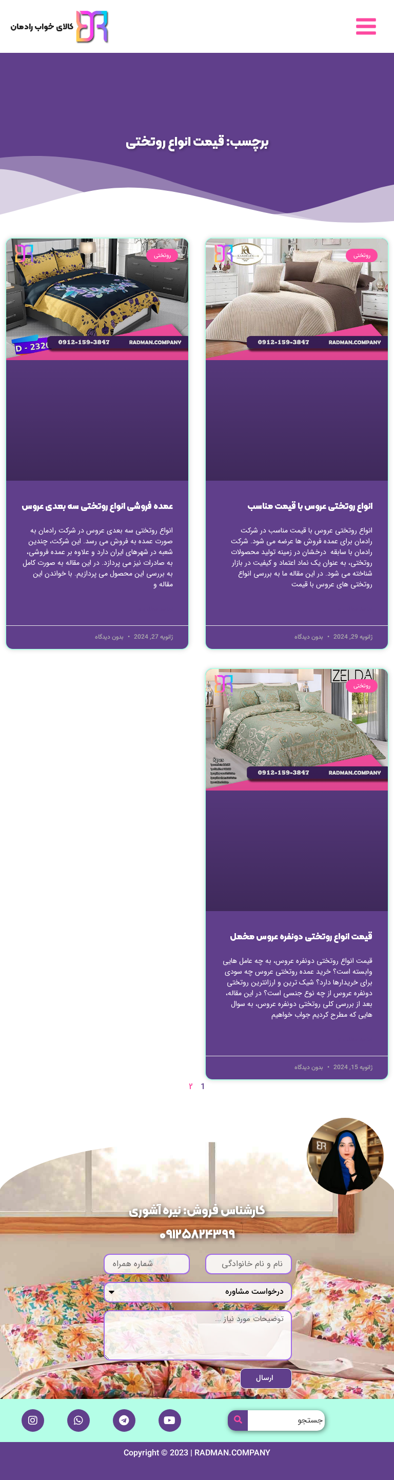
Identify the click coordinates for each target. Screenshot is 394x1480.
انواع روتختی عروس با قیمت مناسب (309, 507)
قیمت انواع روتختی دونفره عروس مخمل (301, 937)
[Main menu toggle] (366, 26)
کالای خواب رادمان (41, 27)
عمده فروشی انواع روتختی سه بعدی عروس (97, 507)
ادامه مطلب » (355, 609)
